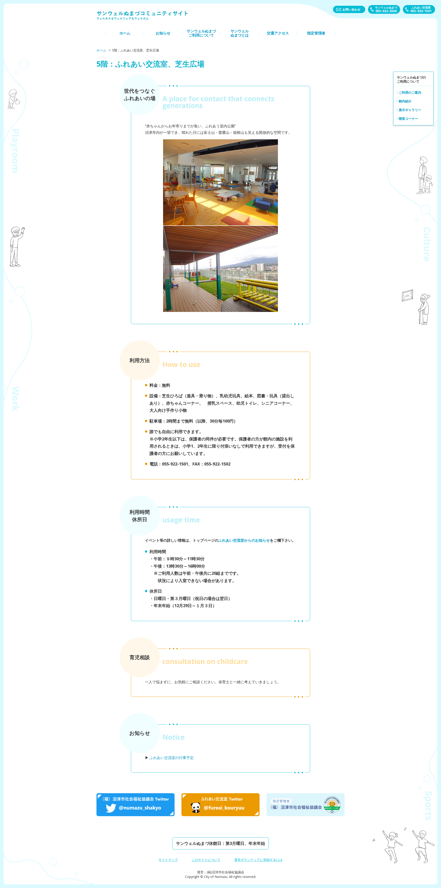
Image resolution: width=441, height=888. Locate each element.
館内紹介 (405, 101)
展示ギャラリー (410, 109)
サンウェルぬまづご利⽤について (201, 33)
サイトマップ (168, 859)
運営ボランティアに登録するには (258, 859)
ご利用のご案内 (410, 92)
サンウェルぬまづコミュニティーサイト (142, 15)
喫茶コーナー (408, 118)
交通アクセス (278, 33)
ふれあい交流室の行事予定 (172, 757)
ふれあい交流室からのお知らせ (244, 540)
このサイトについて (206, 859)
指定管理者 (316, 33)
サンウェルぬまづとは (240, 33)
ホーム (124, 33)
